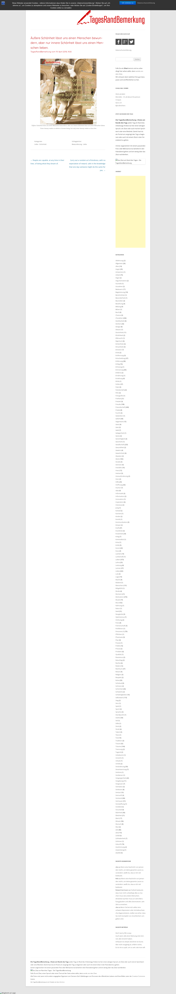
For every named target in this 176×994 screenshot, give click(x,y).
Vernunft (119, 795)
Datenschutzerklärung (146, 3)
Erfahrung (119, 361)
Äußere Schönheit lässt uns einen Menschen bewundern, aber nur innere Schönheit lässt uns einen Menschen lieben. (67, 42)
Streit (117, 729)
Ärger (117, 278)
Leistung (119, 565)
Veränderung (120, 766)
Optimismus (120, 617)
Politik (118, 646)
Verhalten (119, 787)
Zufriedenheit (120, 838)
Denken (118, 324)
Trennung (119, 749)
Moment (119, 594)
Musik (118, 600)
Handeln (119, 467)
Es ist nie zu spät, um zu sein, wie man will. (130, 947)
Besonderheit (120, 298)
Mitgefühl (119, 588)
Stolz (117, 726)
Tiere (117, 735)
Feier (117, 387)
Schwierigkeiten (121, 695)
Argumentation (121, 281)
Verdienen (119, 775)
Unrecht (118, 758)
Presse (118, 649)
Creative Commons (138, 976)
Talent (118, 732)
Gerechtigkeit (120, 439)
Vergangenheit (121, 778)
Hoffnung (119, 485)
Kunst (118, 548)
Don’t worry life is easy (123, 933)
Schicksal (119, 683)
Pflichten (119, 634)
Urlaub (118, 761)
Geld (117, 430)
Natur (118, 608)
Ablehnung (119, 260)
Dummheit (119, 332)
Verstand (119, 798)
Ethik (117, 381)
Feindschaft (120, 390)
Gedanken (119, 416)
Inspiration (119, 502)
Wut (117, 827)
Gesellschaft (120, 444)
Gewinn (118, 450)
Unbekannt (120, 755)
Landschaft (119, 557)
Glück (117, 459)
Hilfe (117, 482)
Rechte (118, 663)
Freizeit (118, 401)
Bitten (118, 309)
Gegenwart (119, 421)
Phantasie (119, 637)
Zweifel (118, 853)
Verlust (118, 792)
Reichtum (119, 669)
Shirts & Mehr (120, 94)
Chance (118, 315)
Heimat (118, 473)
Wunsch (118, 824)
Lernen (118, 568)
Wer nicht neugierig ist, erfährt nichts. (129, 944)
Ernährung (119, 375)
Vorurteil (119, 810)
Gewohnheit (120, 453)
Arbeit (118, 275)
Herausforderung (122, 476)
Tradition (119, 741)
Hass (117, 470)
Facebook (119, 42)
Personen (119, 631)
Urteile (118, 764)
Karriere (118, 513)
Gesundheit (120, 447)
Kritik (117, 545)
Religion (118, 674)
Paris (117, 623)
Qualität (118, 654)
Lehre (118, 562)
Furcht (118, 413)
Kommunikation (121, 522)
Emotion (119, 350)
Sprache (118, 712)
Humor (118, 488)
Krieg (117, 536)
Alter (117, 266)
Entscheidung (120, 358)
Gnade (118, 462)
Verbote (118, 772)
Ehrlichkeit (119, 335)
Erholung (119, 367)
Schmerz (119, 686)
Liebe (36, 144)
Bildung (118, 306)
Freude (118, 404)
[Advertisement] (130, 212)
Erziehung (119, 378)
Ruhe (117, 680)
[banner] (88, 17)
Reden (118, 666)
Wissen (118, 821)
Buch (117, 312)
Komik (118, 519)
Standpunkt (120, 715)
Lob (117, 574)
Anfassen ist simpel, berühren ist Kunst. (129, 942)
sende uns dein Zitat (90, 973)
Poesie (118, 643)
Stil (117, 720)
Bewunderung (77, 144)
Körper (118, 525)
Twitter (131, 42)
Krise (117, 542)
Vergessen (119, 784)
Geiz (117, 427)
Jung (117, 508)
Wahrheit (119, 812)
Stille (117, 723)
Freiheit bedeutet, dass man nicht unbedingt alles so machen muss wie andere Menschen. (129, 893)
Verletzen (119, 789)
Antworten (119, 272)
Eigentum (119, 341)
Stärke (118, 718)
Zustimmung (120, 847)
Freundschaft (120, 407)
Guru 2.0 (119, 103)
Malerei (118, 582)
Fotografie (119, 396)
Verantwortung (121, 769)
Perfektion (119, 628)
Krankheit (119, 531)
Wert (117, 818)
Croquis (118, 100)
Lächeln (118, 554)
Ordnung (119, 620)
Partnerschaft (120, 626)
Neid (117, 611)
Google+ (125, 42)
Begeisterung (120, 292)
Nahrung (119, 605)
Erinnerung (119, 370)
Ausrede (118, 283)
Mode (118, 591)
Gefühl (118, 419)
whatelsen (119, 899)
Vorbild (118, 807)
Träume (118, 746)
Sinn (117, 703)
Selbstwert (119, 697)
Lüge (117, 577)
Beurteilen (119, 301)
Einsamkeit (119, 347)
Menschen (119, 585)
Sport (117, 709)
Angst (118, 269)
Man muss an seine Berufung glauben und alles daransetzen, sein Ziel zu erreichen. (130, 901)
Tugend (118, 752)
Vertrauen (119, 801)
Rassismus (119, 657)
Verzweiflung (120, 804)
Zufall (117, 835)
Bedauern (119, 289)
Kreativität (119, 534)
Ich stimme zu (127, 3)
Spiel (117, 706)
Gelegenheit (120, 433)
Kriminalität (120, 539)
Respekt (118, 677)
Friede (118, 410)
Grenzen (119, 465)
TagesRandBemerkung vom (51, 51)
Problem (119, 651)
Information (120, 496)
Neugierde (119, 614)
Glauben (119, 456)
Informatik (119, 493)
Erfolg (118, 364)
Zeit (117, 830)
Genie (118, 436)
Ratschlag (119, 660)
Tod (117, 738)
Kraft (117, 528)
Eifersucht (119, 338)
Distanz (118, 329)
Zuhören (119, 841)
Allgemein (119, 263)
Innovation (119, 499)
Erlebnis (118, 373)
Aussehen (119, 286)
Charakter (119, 318)
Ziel (117, 833)
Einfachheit (119, 344)
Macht (118, 580)
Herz (117, 479)
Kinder (118, 516)
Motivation (119, 597)
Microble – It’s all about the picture (128, 97)
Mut (117, 603)
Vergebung (119, 781)
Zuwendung (120, 850)
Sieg (117, 700)
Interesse (119, 505)
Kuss (117, 551)
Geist (117, 424)
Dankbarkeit (120, 321)
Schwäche (119, 692)
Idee (117, 490)
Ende (117, 352)
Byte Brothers (120, 105)
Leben (118, 559)
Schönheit (42, 144)
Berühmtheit (120, 295)
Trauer (118, 743)
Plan (117, 640)
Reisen (118, 672)
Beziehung (119, 304)
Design (118, 327)
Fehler (118, 384)
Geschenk (119, 442)
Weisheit (119, 815)
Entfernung (120, 355)
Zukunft (118, 844)
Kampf (118, 511)
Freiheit (118, 398)
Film (117, 393)
